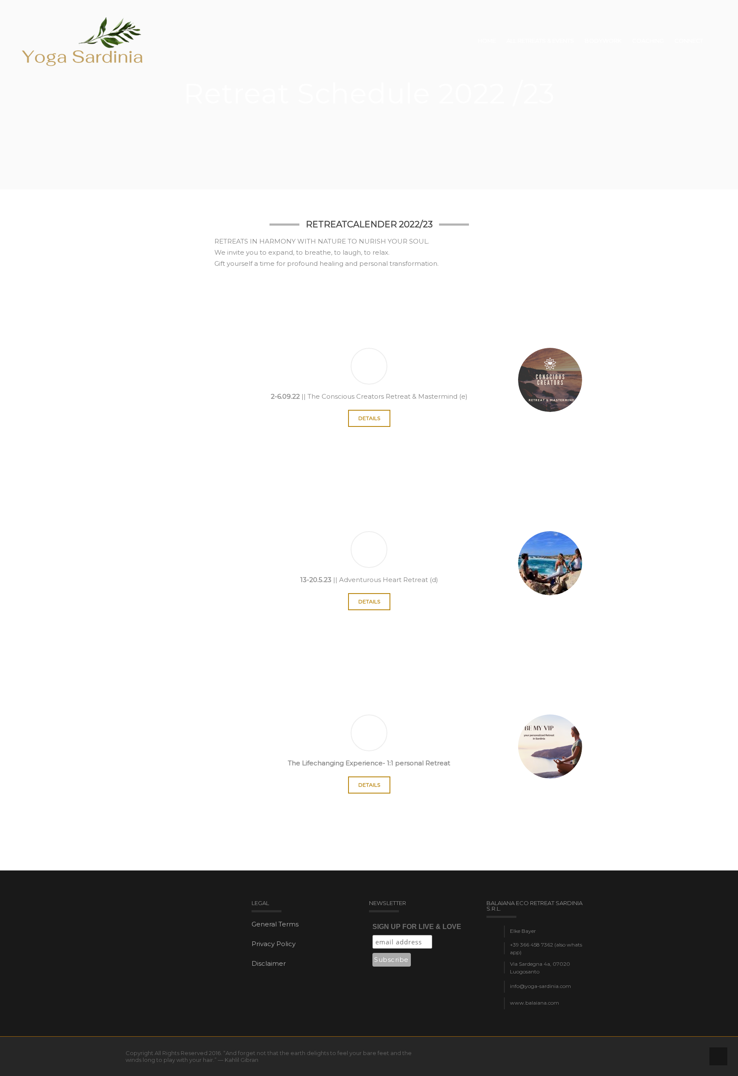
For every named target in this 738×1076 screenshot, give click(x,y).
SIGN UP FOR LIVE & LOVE (416, 926)
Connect (688, 40)
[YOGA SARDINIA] (83, 41)
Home (487, 40)
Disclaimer (269, 963)
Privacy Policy (274, 944)
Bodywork (603, 40)
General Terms (275, 924)
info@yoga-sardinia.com (540, 986)
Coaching (648, 40)
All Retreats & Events (540, 40)
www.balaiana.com (534, 1003)
